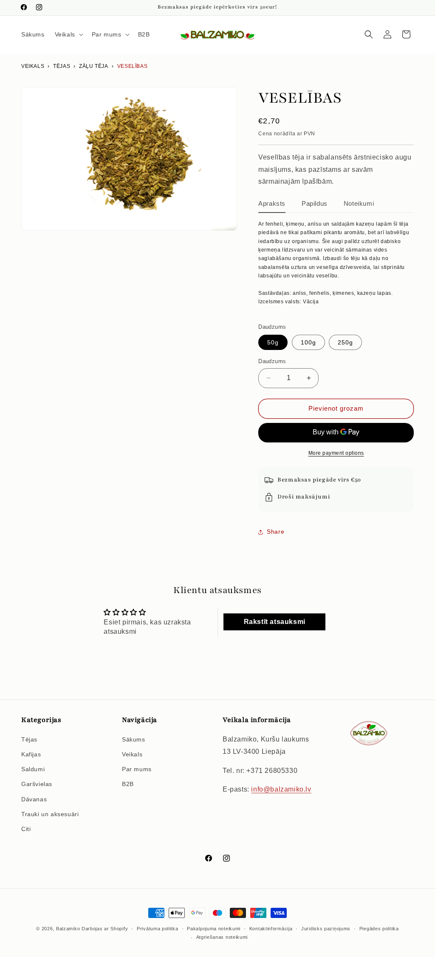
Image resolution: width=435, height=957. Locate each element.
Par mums (137, 769)
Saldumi (33, 769)
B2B (128, 784)
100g (308, 342)
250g (345, 342)
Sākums (133, 739)
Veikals (32, 66)
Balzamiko (68, 928)
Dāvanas (34, 799)
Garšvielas (36, 784)
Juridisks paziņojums (325, 928)
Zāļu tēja (93, 66)
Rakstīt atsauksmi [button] (274, 621)
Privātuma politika (157, 928)
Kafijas (31, 754)
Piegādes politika (379, 928)
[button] (68, 34)
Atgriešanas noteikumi (222, 937)
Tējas (29, 739)
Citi (26, 828)
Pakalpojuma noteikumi (213, 928)
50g (273, 342)
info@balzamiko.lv (281, 789)
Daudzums (272, 361)
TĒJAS (61, 66)
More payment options (336, 453)
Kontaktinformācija (271, 928)
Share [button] (275, 531)
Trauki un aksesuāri (50, 814)
